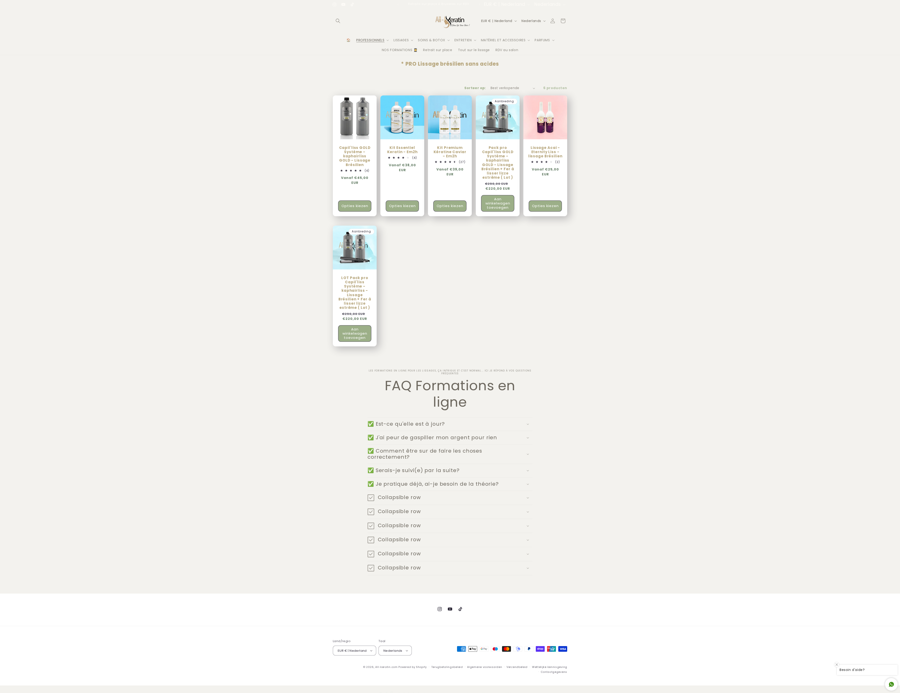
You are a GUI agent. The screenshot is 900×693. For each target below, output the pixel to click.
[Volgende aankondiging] (479, 4)
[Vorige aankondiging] (398, 4)
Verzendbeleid (517, 667)
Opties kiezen (354, 206)
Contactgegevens (554, 672)
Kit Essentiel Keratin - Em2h (402, 150)
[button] (338, 21)
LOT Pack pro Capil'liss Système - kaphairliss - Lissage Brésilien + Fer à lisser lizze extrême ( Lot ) (354, 293)
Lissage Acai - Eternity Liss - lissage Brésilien (545, 152)
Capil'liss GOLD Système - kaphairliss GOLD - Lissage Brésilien (355, 156)
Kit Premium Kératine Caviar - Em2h (450, 152)
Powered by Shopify (412, 667)
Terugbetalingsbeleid (447, 667)
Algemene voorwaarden (484, 667)
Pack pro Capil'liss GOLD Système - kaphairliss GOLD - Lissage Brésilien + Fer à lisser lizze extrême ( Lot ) (497, 163)
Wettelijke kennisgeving (549, 667)
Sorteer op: (475, 88)
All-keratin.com (386, 667)
